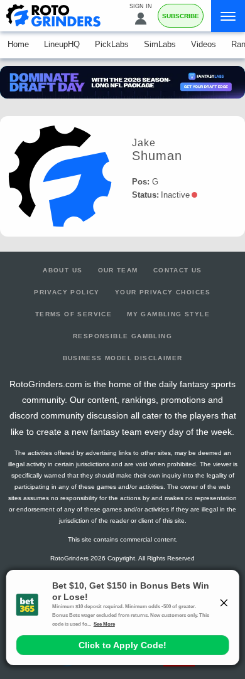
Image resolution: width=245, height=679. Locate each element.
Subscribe (180, 16)
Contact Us (177, 270)
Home (18, 44)
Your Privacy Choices (163, 292)
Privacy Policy (67, 292)
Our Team (118, 270)
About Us (62, 270)
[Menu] (228, 16)
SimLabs (160, 44)
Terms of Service (73, 314)
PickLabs (112, 44)
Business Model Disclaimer (123, 358)
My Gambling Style (168, 314)
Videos (203, 44)
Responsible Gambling (122, 336)
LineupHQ (62, 44)
